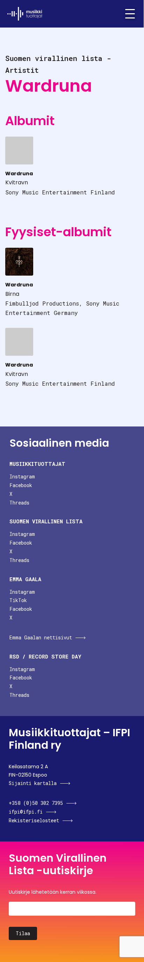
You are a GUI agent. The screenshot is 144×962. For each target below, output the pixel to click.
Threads (19, 502)
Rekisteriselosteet (34, 820)
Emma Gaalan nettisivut (40, 637)
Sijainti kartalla (33, 783)
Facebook (20, 485)
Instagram (22, 476)
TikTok (18, 600)
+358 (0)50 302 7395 (36, 803)
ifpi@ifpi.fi (26, 811)
